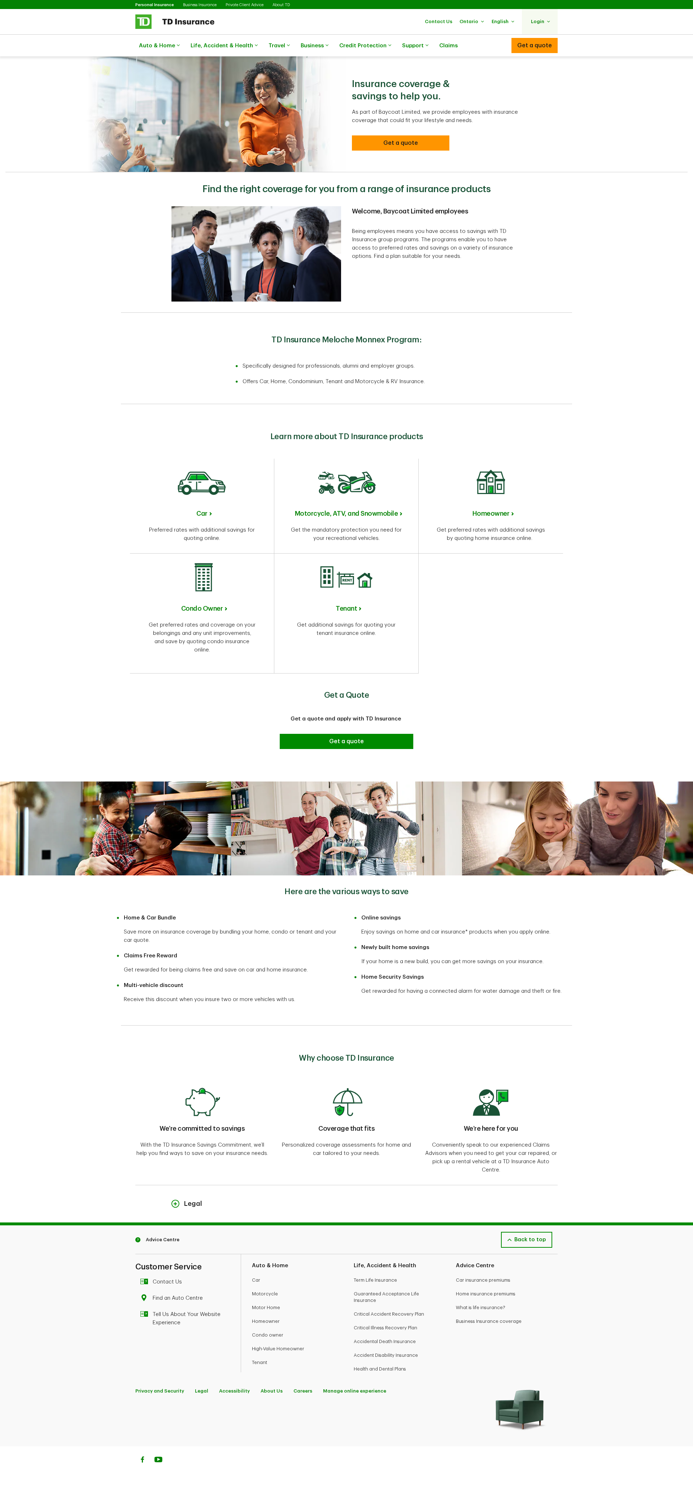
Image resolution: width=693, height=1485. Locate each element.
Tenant (346, 608)
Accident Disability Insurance (386, 1355)
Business (312, 45)
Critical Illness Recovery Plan (385, 1327)
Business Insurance (200, 5)
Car (202, 513)
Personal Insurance (154, 5)
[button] (438, 21)
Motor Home (266, 1307)
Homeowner (491, 513)
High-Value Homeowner (278, 1348)
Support (413, 45)
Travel (277, 45)
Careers (302, 1391)
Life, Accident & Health (222, 45)
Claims (448, 45)
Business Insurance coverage (489, 1321)
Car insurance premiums (483, 1280)
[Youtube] (158, 1460)
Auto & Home (157, 45)
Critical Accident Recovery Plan (389, 1314)
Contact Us (167, 1282)
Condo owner (267, 1335)
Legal (201, 1391)
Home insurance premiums (485, 1293)
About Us (272, 1391)
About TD (281, 5)
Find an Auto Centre (178, 1298)
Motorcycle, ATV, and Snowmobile (346, 513)
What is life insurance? (480, 1307)
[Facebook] (142, 1460)
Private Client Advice (244, 5)
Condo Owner (202, 608)
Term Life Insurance (375, 1280)
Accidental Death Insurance (385, 1341)
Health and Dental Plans (380, 1369)
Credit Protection (363, 45)
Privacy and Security (159, 1391)
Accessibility (234, 1391)
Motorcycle (265, 1293)
